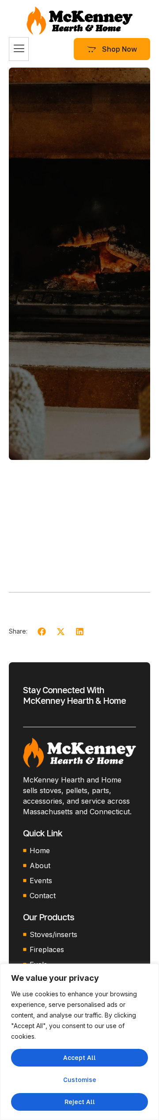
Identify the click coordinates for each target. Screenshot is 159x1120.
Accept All (79, 1057)
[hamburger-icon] (19, 49)
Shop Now (119, 49)
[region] (79, 1042)
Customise (79, 1079)
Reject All (79, 1101)
